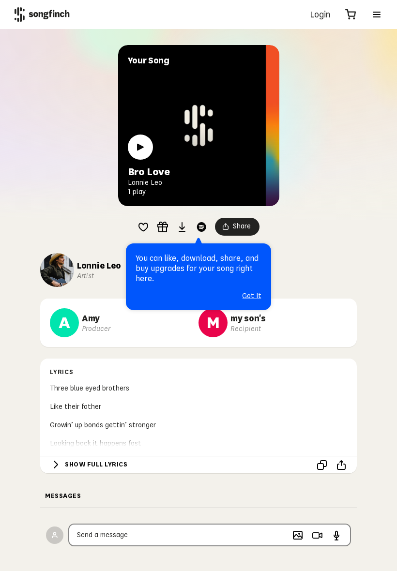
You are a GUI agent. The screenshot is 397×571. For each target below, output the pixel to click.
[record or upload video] (317, 535)
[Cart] (350, 14)
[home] (42, 14)
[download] (182, 227)
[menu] (376, 14)
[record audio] (336, 535)
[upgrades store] (162, 227)
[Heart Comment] (143, 227)
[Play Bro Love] (140, 147)
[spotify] (201, 227)
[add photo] (298, 535)
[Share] (341, 465)
